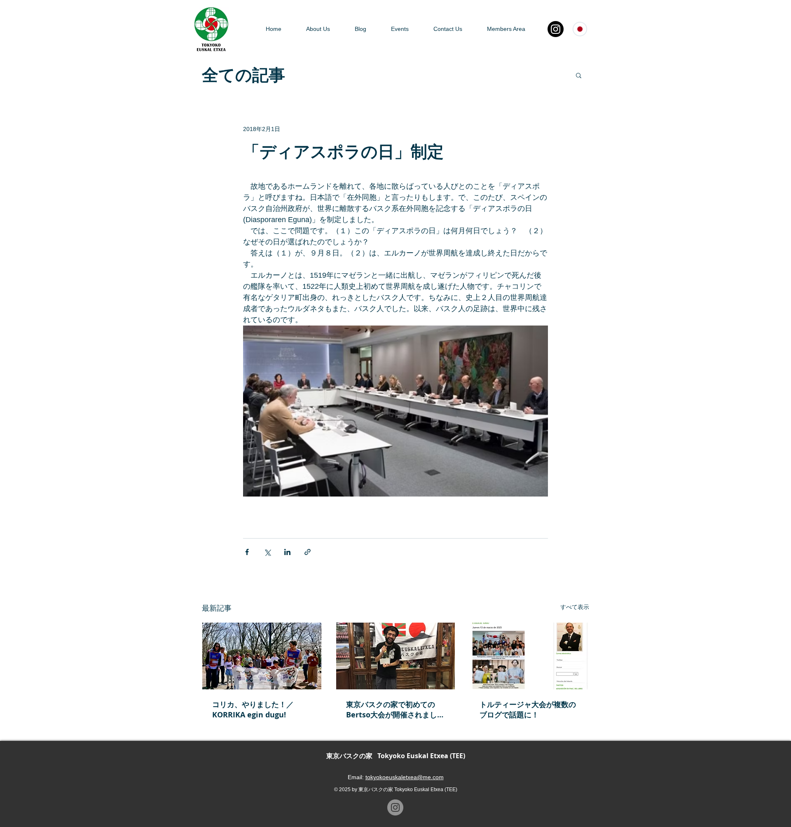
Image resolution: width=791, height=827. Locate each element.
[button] (579, 75)
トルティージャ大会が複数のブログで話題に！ (528, 709)
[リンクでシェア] (307, 552)
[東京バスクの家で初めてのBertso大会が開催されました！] (395, 656)
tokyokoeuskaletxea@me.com (404, 777)
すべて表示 (574, 607)
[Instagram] (556, 29)
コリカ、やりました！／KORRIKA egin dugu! (253, 709)
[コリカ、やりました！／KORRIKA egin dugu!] (261, 656)
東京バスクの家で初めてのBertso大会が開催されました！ (391, 709)
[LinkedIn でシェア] (287, 552)
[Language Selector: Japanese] (584, 29)
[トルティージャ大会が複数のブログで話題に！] (529, 656)
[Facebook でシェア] (247, 552)
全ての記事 (243, 75)
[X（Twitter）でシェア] (267, 552)
